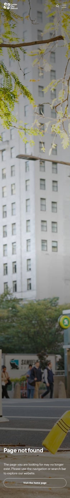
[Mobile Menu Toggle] (64, 6)
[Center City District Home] (11, 6)
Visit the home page (34, 482)
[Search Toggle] (57, 5)
